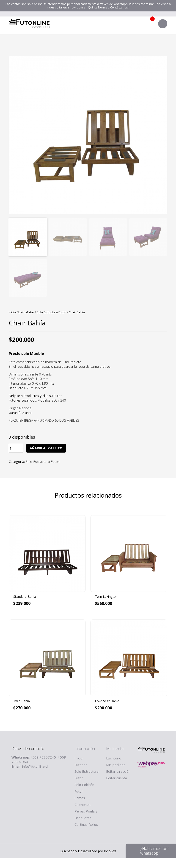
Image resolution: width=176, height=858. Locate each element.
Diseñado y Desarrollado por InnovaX (88, 851)
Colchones (82, 804)
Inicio (12, 312)
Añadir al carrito (46, 448)
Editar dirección (118, 771)
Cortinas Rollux (86, 824)
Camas (79, 798)
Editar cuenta (116, 778)
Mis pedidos (115, 764)
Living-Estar (26, 312)
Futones (80, 764)
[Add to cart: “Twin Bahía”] (82, 727)
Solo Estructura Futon (51, 312)
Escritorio (113, 758)
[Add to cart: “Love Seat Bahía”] (163, 727)
